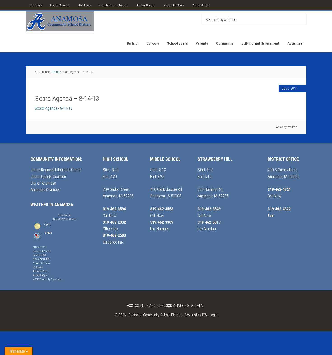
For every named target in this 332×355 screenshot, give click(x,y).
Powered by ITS (195, 315)
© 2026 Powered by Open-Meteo (47, 279)
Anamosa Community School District (155, 315)
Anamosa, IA (64, 215)
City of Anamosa (43, 183)
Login (213, 315)
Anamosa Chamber (45, 189)
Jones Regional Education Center (56, 169)
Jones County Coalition (48, 176)
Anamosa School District (60, 22)
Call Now (109, 215)
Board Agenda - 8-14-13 (53, 108)
